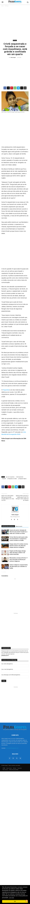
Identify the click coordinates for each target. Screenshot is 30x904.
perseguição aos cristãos (12, 478)
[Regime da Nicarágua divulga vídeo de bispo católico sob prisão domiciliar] (5, 552)
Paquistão (6, 390)
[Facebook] (4, 88)
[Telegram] (18, 88)
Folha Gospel (13, 57)
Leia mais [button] (11, 897)
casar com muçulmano (10, 476)
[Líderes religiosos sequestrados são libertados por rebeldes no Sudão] (5, 566)
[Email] (21, 88)
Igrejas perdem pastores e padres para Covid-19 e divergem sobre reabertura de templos (22, 498)
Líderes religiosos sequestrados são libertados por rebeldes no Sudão (18, 566)
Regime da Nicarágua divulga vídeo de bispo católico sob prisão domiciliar (17, 552)
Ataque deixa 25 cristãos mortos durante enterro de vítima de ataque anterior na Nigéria (18, 545)
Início (2, 6)
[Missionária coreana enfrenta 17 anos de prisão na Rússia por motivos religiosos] (5, 559)
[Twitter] (16, 758)
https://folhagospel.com (15, 516)
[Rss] (20, 758)
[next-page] (5, 572)
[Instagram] (15, 519)
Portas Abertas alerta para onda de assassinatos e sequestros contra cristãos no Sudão (18, 538)
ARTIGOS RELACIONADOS (8, 526)
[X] (8, 88)
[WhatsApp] (15, 88)
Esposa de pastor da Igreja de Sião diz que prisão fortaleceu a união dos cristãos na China (18, 531)
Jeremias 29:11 (5, 655)
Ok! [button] (15, 901)
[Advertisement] (15, 23)
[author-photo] (15, 512)
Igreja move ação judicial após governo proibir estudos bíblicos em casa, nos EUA (7, 498)
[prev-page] (2, 572)
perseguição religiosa (22, 478)
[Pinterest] (11, 88)
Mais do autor (19, 526)
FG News (7, 6)
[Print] (25, 88)
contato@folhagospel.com (12, 748)
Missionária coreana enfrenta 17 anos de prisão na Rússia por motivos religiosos (18, 559)
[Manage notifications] (26, 901)
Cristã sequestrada (19, 476)
